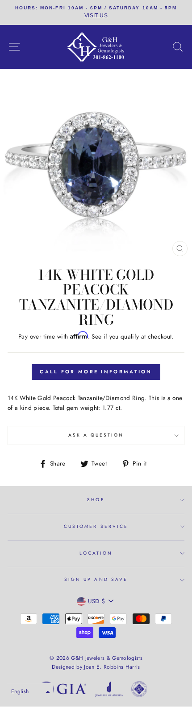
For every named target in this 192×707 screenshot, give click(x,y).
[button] (30, 691)
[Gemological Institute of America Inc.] (62, 690)
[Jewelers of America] (109, 690)
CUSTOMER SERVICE (96, 526)
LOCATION (96, 553)
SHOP (95, 499)
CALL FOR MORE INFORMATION (96, 371)
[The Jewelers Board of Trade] (139, 690)
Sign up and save (96, 579)
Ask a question (96, 435)
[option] (96, 12)
